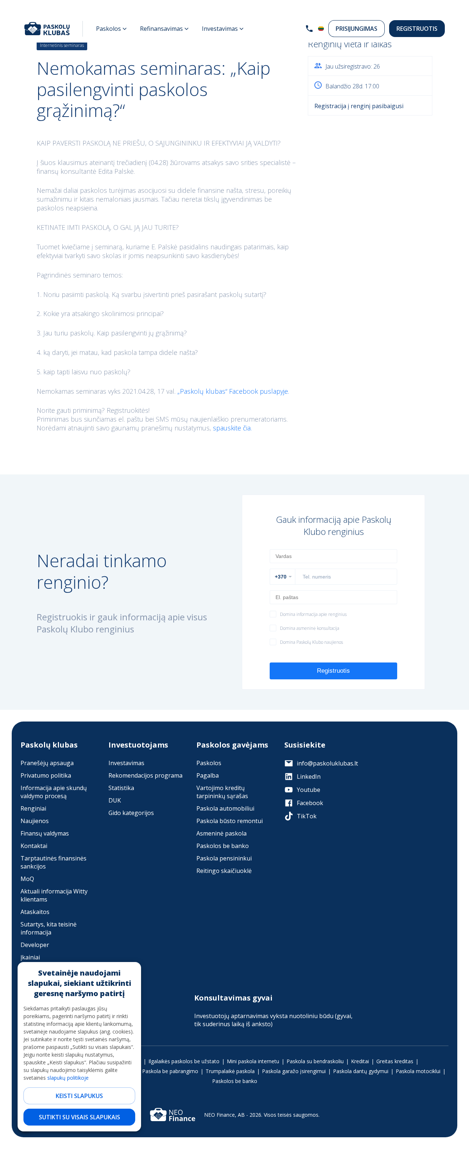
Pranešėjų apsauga (47, 763)
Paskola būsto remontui (229, 821)
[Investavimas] (223, 29)
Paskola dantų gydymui (360, 1071)
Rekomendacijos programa (145, 775)
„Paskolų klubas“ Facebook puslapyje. (233, 391)
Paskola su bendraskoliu (315, 1061)
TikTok (307, 816)
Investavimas (126, 763)
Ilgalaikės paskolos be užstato (183, 1061)
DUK (114, 800)
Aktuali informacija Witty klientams (54, 895)
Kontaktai (34, 846)
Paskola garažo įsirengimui (294, 1071)
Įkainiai (30, 957)
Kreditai (360, 1061)
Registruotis (416, 29)
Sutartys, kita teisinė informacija (49, 928)
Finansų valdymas (45, 833)
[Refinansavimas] (164, 29)
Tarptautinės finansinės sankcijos (53, 862)
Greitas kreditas (394, 1061)
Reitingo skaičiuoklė (224, 871)
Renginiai (33, 808)
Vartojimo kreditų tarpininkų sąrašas (222, 792)
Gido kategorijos (131, 813)
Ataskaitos (35, 912)
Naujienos (35, 821)
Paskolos (208, 763)
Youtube (308, 790)
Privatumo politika (46, 775)
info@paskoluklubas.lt (327, 763)
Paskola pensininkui (224, 858)
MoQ (27, 879)
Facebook (310, 803)
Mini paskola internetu (253, 1061)
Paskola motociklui (418, 1071)
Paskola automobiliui (225, 808)
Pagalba (207, 775)
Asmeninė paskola (221, 833)
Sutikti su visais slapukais (79, 1117)
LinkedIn (309, 776)
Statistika (121, 788)
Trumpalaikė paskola (230, 1071)
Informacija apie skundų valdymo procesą (54, 792)
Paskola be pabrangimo (170, 1071)
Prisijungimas (356, 29)
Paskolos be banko (222, 846)
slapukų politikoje (68, 1077)
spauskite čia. (232, 427)
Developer (35, 945)
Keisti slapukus (79, 1096)
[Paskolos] (111, 29)
